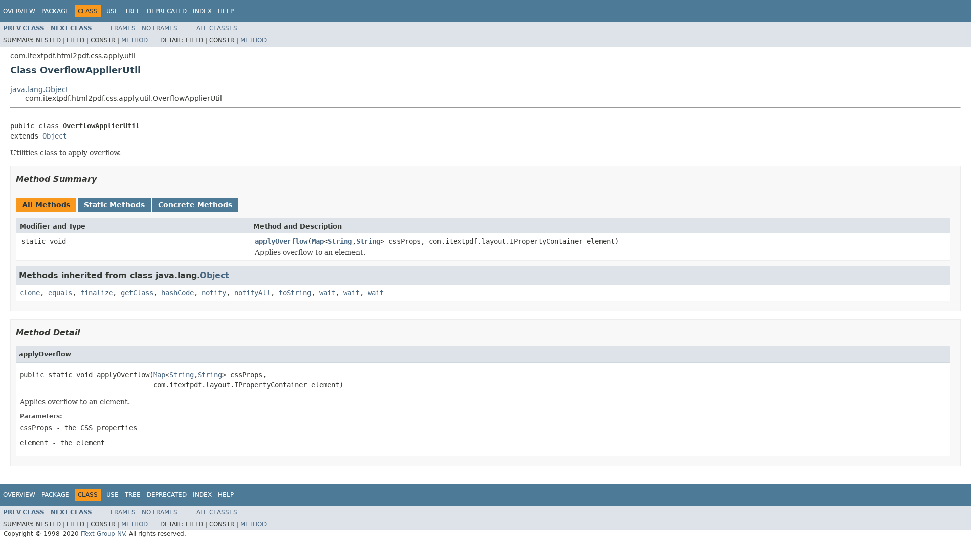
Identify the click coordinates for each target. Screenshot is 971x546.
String (340, 241)
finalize (96, 293)
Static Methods (114, 205)
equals (60, 293)
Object (54, 136)
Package (55, 11)
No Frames (160, 28)
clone (30, 293)
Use (112, 11)
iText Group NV (103, 533)
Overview (19, 11)
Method (134, 40)
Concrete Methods (195, 205)
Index (202, 11)
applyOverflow (281, 241)
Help (226, 11)
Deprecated (167, 11)
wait (327, 293)
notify (214, 293)
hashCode (177, 293)
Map (318, 241)
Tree (133, 11)
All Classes (216, 28)
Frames (123, 28)
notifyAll (252, 293)
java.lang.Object (39, 89)
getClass (137, 293)
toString (295, 293)
